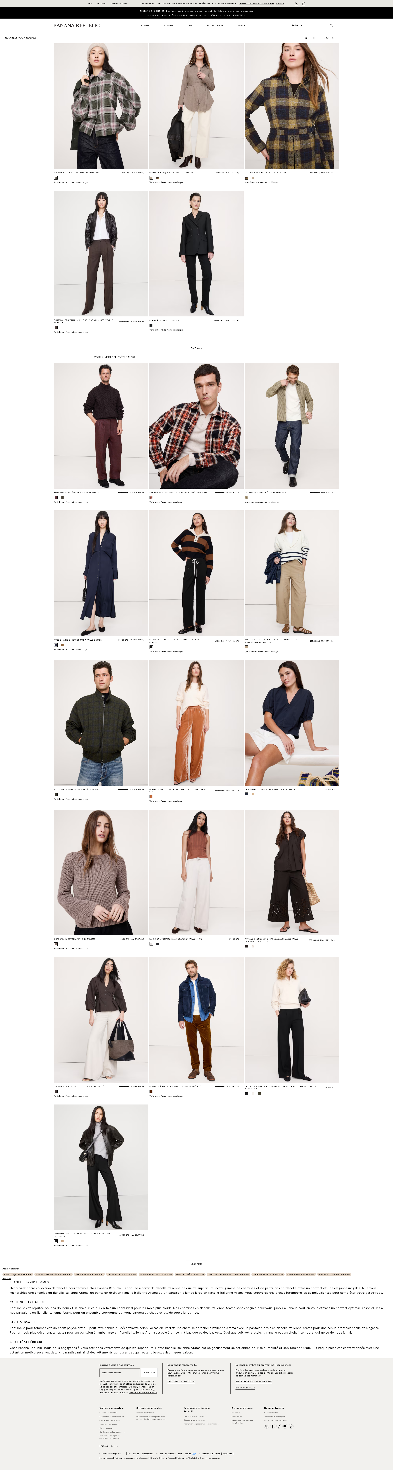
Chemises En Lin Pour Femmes (268, 1274)
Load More (196, 1264)
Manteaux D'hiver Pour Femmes (334, 1274)
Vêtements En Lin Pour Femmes (156, 1274)
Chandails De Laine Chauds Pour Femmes (228, 1274)
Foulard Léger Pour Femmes (18, 1274)
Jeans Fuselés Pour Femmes (89, 1274)
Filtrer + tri (328, 38)
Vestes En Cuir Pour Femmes (121, 1274)
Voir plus (6, 1278)
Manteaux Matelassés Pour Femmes (53, 1274)
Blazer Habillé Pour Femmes (301, 1274)
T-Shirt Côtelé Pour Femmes (190, 1274)
